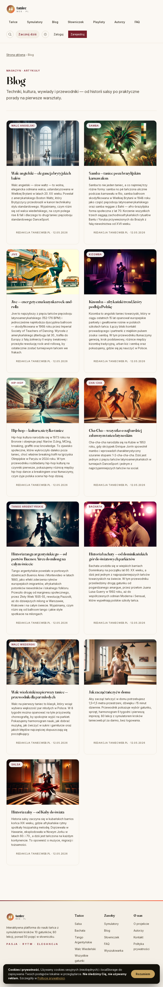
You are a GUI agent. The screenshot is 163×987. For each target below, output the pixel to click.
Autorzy (119, 22)
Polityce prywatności (51, 978)
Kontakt (138, 937)
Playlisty (99, 22)
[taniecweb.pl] (24, 917)
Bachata (80, 930)
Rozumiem (143, 974)
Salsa (78, 923)
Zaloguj (58, 34)
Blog (55, 22)
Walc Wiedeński (85, 949)
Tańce (13, 22)
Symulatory (35, 22)
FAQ (137, 22)
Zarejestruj (77, 34)
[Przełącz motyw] (45, 34)
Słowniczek (76, 22)
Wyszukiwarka (113, 950)
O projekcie (141, 923)
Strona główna (15, 54)
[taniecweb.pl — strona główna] (26, 9)
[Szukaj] (10, 34)
